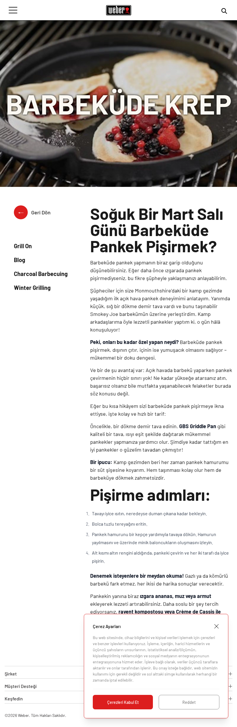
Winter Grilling (32, 287)
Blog (19, 259)
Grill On (23, 245)
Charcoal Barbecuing (41, 273)
